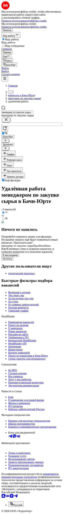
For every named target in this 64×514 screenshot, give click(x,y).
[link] (7, 60)
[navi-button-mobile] (4, 78)
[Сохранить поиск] (4, 129)
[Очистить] (6, 120)
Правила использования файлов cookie (24, 26)
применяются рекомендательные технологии (30, 475)
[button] (5, 68)
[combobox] (17, 112)
